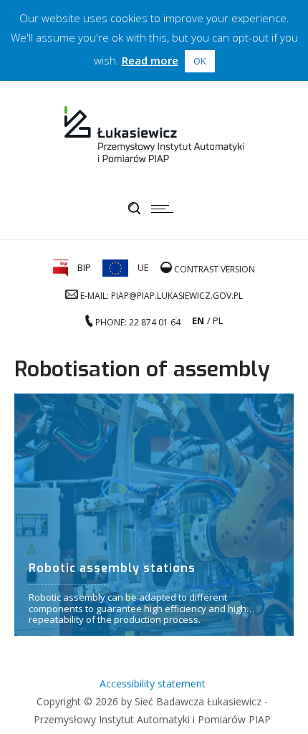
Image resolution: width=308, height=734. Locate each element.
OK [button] (199, 60)
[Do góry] (277, 703)
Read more (150, 60)
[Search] (134, 208)
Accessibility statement (153, 683)
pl (218, 320)
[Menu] (165, 208)
